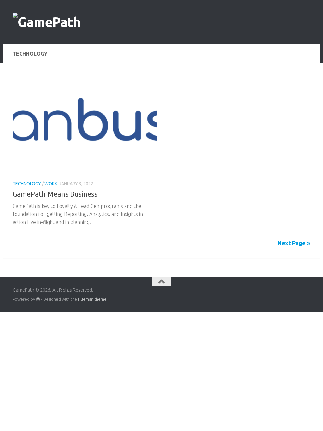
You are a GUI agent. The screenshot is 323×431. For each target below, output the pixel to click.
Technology (27, 183)
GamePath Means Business (55, 194)
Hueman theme (92, 299)
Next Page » (294, 243)
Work (50, 183)
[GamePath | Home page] (47, 22)
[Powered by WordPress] (38, 299)
